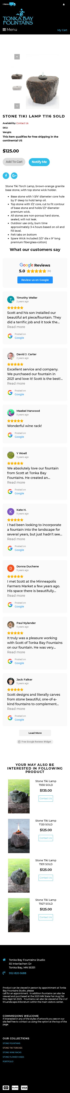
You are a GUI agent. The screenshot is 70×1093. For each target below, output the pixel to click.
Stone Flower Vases (13, 1057)
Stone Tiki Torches (12, 1048)
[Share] (6, 175)
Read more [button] (16, 327)
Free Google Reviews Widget (36, 742)
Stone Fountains (11, 1043)
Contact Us (46, 798)
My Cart (62, 30)
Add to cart (14, 162)
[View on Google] (10, 299)
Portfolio (8, 1061)
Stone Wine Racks (12, 1052)
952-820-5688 (17, 973)
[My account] (64, 4)
